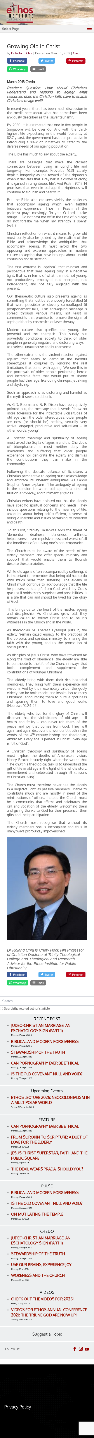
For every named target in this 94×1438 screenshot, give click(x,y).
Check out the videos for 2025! (42, 1298)
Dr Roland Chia (22, 53)
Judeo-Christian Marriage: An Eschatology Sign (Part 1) (41, 1028)
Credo (77, 53)
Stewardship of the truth (38, 1052)
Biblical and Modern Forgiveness (45, 1041)
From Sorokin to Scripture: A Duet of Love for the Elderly (49, 1140)
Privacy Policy (17, 1407)
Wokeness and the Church (38, 1275)
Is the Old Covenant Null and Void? (46, 1073)
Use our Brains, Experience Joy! (42, 1264)
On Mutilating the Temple (37, 1214)
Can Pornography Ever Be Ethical (45, 1063)
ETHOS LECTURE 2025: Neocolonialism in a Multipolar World (50, 1100)
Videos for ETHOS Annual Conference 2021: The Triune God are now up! (49, 1312)
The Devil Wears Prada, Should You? (47, 1168)
